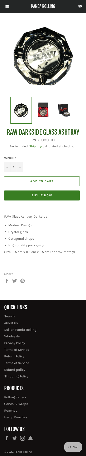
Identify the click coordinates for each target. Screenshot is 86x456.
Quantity (10, 157)
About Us (11, 323)
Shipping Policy (16, 376)
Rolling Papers (15, 397)
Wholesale (12, 336)
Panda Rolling (43, 6)
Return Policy (14, 356)
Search (9, 316)
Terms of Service (16, 350)
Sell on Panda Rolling (20, 330)
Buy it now (42, 195)
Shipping (35, 146)
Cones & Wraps (16, 404)
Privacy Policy (14, 343)
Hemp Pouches (15, 417)
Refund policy (14, 370)
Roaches (10, 410)
